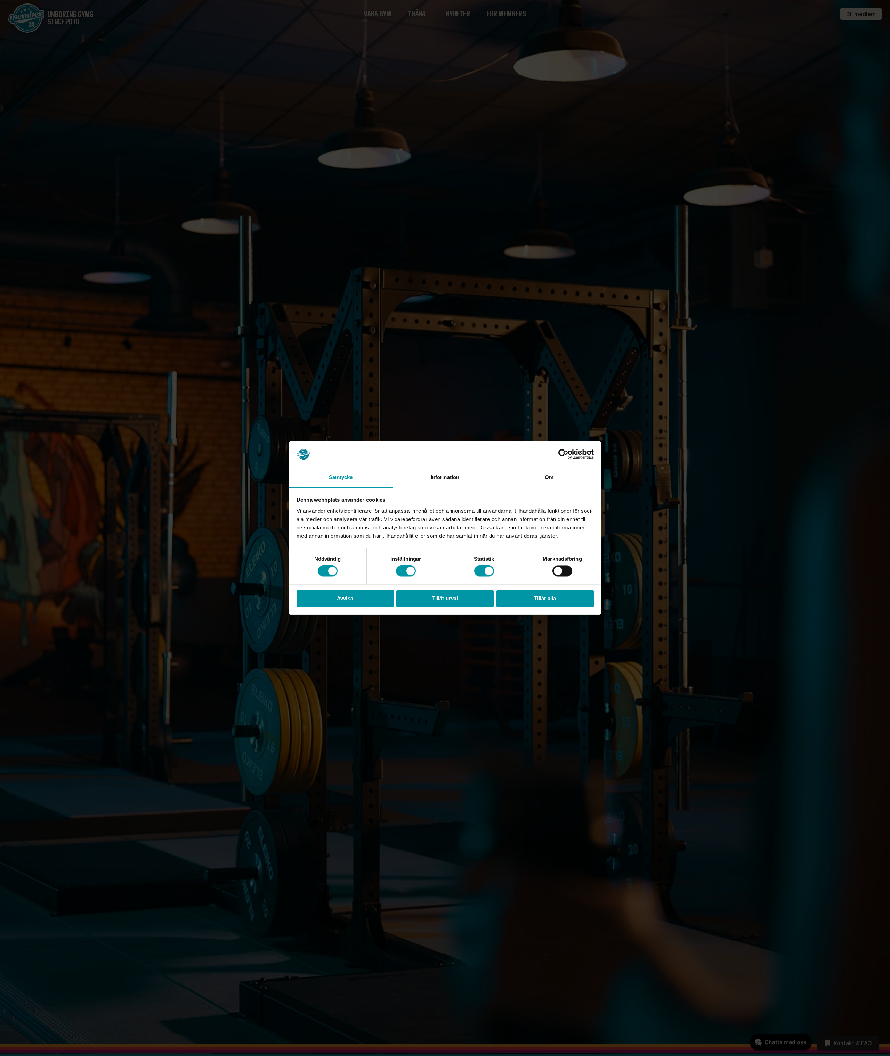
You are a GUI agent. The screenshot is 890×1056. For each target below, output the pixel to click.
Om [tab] (549, 477)
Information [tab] (445, 477)
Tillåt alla (545, 598)
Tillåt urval (445, 598)
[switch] (406, 571)
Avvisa (345, 598)
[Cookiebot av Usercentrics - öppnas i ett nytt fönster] (563, 454)
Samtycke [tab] (341, 477)
